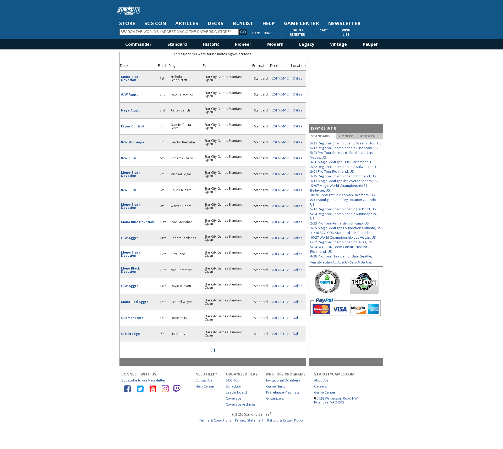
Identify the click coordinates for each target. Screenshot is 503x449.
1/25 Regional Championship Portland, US (343, 176)
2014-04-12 (280, 78)
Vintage (338, 44)
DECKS (215, 23)
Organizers (275, 398)
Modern (275, 44)
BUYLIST (243, 23)
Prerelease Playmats (282, 392)
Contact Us (203, 380)
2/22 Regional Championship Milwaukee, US (345, 166)
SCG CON (155, 23)
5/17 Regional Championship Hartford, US (343, 209)
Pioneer (243, 44)
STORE (127, 23)
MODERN (367, 136)
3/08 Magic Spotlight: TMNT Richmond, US (342, 162)
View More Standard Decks (329, 262)
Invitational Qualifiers (283, 380)
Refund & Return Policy (285, 420)
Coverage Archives (241, 404)
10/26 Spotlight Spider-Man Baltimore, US (342, 195)
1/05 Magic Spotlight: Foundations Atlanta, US (345, 228)
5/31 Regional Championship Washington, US (345, 143)
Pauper (370, 44)
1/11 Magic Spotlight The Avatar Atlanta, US (344, 180)
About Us (321, 380)
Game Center (324, 392)
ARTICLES (186, 23)
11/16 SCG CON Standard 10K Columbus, (342, 232)
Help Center (204, 386)
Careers (320, 386)
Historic (211, 44)
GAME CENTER (301, 23)
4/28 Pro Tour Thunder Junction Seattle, (341, 256)
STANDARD (320, 136)
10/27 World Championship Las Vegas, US (343, 237)
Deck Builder (261, 33)
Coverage (233, 398)
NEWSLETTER (344, 23)
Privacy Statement (249, 420)
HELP (268, 23)
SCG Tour (233, 380)
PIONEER (345, 136)
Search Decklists (361, 262)
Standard (177, 44)
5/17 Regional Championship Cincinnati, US (344, 147)
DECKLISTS (323, 128)
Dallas (297, 78)
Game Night (275, 386)
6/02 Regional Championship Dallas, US (341, 242)
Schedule (233, 386)
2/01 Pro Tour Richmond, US (332, 171)
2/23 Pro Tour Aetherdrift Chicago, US (339, 223)
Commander (138, 44)
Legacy (306, 44)
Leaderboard (236, 392)
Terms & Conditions (215, 420)
